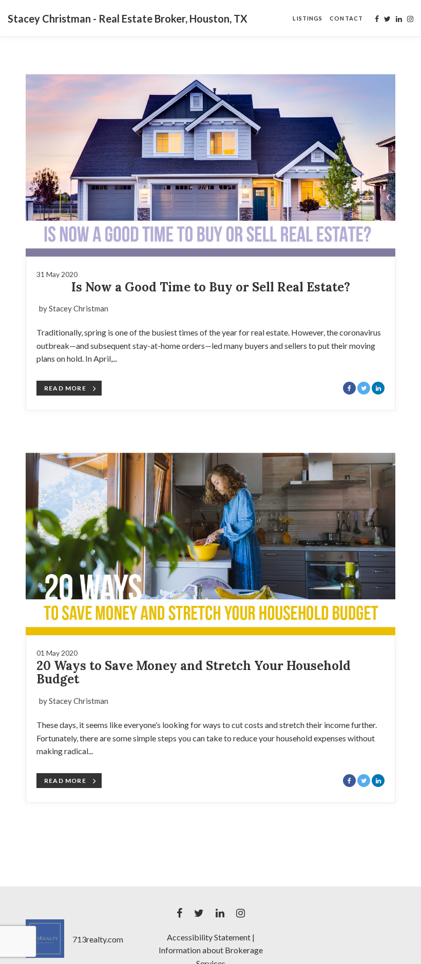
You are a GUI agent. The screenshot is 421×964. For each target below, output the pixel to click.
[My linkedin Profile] (399, 19)
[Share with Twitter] (363, 388)
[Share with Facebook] (349, 388)
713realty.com (97, 939)
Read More (65, 388)
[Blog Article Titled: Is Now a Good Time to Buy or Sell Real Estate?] (210, 160)
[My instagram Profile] (410, 19)
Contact (346, 18)
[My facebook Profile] (377, 19)
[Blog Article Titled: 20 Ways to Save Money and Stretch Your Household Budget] (210, 538)
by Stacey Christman (73, 308)
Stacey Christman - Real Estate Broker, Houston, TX (127, 18)
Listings (307, 18)
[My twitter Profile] (387, 19)
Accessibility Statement (209, 937)
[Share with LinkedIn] (378, 388)
